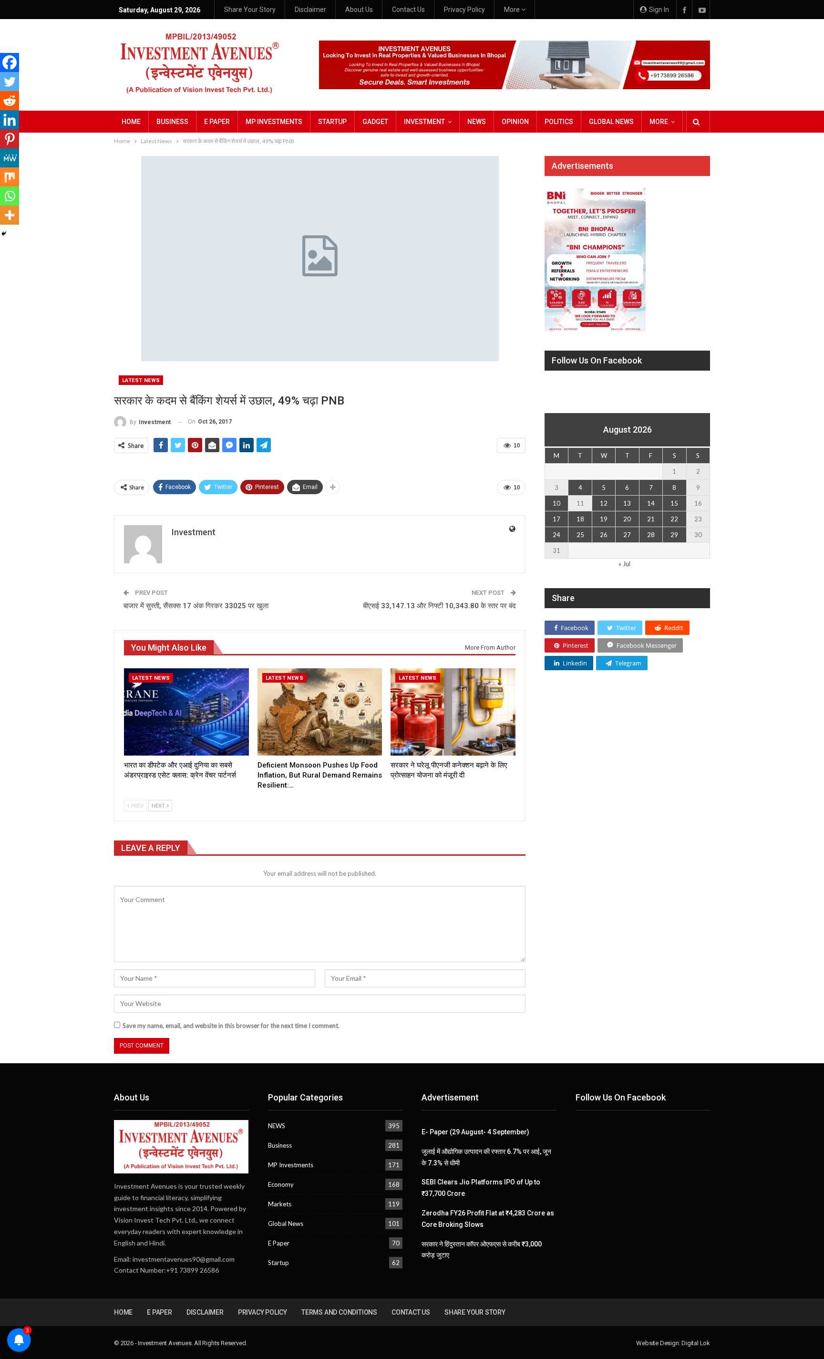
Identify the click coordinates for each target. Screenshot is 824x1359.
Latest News (141, 380)
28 (651, 535)
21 (651, 519)
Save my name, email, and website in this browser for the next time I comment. (231, 1025)
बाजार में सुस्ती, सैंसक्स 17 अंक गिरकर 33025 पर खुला (196, 606)
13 (627, 503)
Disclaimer (310, 9)
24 (556, 535)
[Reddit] (9, 100)
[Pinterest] (9, 138)
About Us (359, 9)
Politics (559, 121)
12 (604, 503)
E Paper (217, 121)
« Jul (624, 564)
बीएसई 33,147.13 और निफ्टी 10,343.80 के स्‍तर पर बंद (439, 606)
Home (131, 121)
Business (172, 121)
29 (674, 535)
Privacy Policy (464, 9)
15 (674, 503)
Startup (332, 121)
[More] (9, 215)
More (512, 9)
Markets (279, 1204)
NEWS (476, 121)
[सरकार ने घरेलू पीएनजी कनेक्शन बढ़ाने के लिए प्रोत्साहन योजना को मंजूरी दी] (453, 712)
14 (651, 503)
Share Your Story (250, 9)
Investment (424, 121)
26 (604, 535)
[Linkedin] (9, 119)
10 (556, 503)
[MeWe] (9, 157)
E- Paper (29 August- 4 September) (475, 1132)
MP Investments (274, 121)
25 (580, 535)
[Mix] (9, 177)
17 (556, 519)
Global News (611, 121)
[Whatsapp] (9, 196)
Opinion (515, 121)
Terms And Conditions (339, 1312)
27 (627, 535)
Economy (281, 1184)
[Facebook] (9, 62)
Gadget (375, 121)
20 (627, 519)
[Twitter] (9, 81)
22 (674, 519)
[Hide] (4, 234)
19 (604, 519)
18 (580, 519)
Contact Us (408, 9)
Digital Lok (695, 1343)
